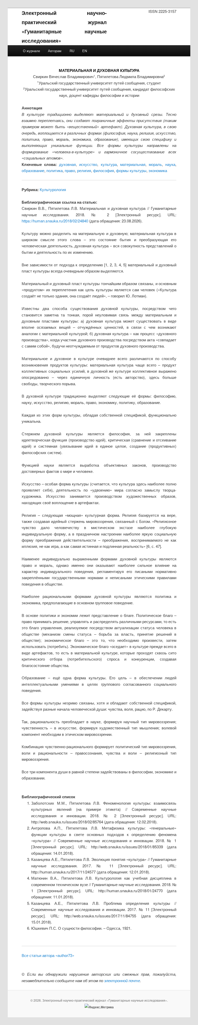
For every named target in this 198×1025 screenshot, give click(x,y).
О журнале (31, 50)
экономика (157, 170)
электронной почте (122, 980)
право (70, 170)
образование (33, 170)
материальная (132, 164)
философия (103, 170)
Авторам (54, 50)
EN (84, 50)
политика (54, 170)
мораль (155, 164)
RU (72, 50)
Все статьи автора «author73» (48, 955)
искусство (88, 164)
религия (84, 170)
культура (109, 164)
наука (170, 164)
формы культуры (131, 170)
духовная (67, 164)
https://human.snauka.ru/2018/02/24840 (55, 220)
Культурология (53, 189)
